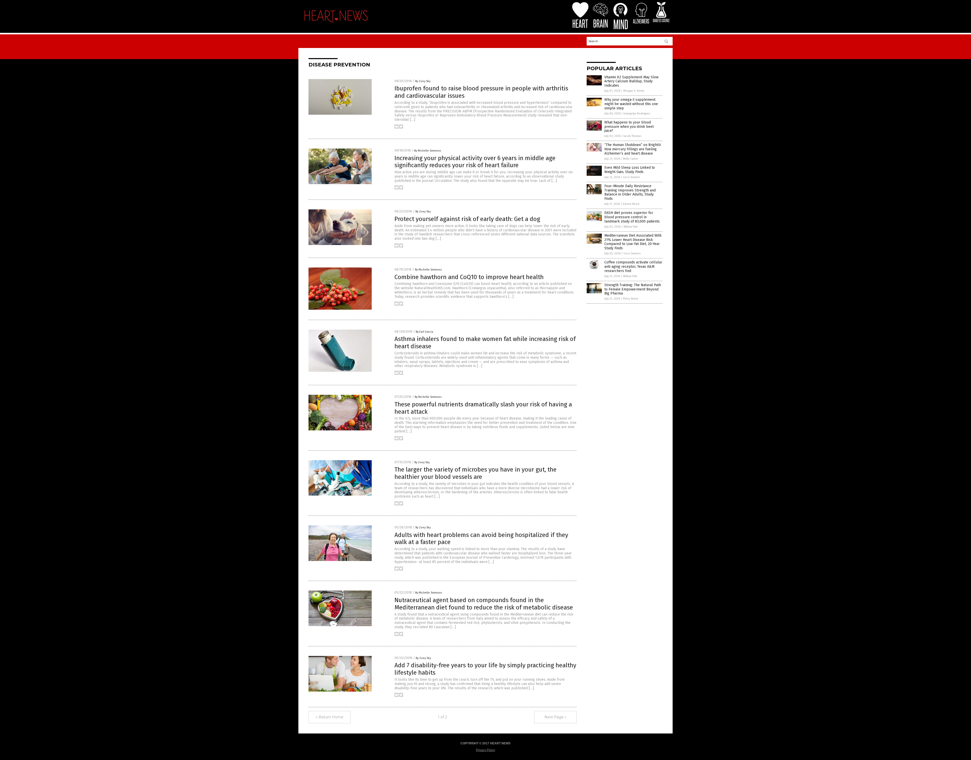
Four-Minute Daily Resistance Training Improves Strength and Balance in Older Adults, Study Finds (630, 192)
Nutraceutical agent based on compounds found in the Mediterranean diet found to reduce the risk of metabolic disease (483, 604)
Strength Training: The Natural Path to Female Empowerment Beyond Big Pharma (632, 289)
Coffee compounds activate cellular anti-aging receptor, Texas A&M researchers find (633, 266)
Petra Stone (630, 298)
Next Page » (555, 717)
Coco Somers (631, 177)
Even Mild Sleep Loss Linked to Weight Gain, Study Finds (629, 169)
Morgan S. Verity (633, 90)
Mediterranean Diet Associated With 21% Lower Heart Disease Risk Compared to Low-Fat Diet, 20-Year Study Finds (632, 241)
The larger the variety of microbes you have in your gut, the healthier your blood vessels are (475, 473)
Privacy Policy (485, 750)
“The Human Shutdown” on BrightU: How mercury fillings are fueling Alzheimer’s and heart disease (632, 149)
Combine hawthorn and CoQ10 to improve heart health (469, 277)
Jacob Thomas (632, 136)
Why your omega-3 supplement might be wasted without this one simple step (631, 103)
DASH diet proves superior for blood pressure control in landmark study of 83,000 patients (632, 217)
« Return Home (329, 717)
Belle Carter (630, 158)
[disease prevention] (336, 24)
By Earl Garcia (424, 331)
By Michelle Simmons (427, 150)
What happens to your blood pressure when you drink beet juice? (629, 126)
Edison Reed (631, 204)
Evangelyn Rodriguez (637, 113)
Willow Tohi (631, 226)
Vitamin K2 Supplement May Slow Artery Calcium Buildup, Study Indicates (631, 81)
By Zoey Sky (422, 81)
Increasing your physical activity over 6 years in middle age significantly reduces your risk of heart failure (475, 162)
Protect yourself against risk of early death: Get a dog (467, 219)
